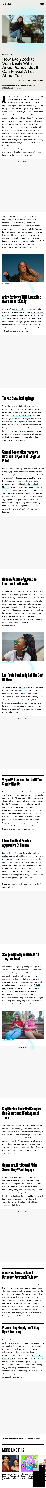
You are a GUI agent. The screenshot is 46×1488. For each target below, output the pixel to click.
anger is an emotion (10, 219)
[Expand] (35, 1466)
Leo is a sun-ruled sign (27, 703)
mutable (30, 226)
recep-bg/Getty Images (45, 29)
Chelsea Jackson (27, 85)
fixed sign (6, 425)
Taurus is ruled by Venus (21, 415)
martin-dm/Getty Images (8, 1039)
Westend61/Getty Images (8, 283)
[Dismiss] (42, 1466)
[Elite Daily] (7, 3)
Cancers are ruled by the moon (15, 591)
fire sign (22, 687)
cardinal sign (19, 309)
